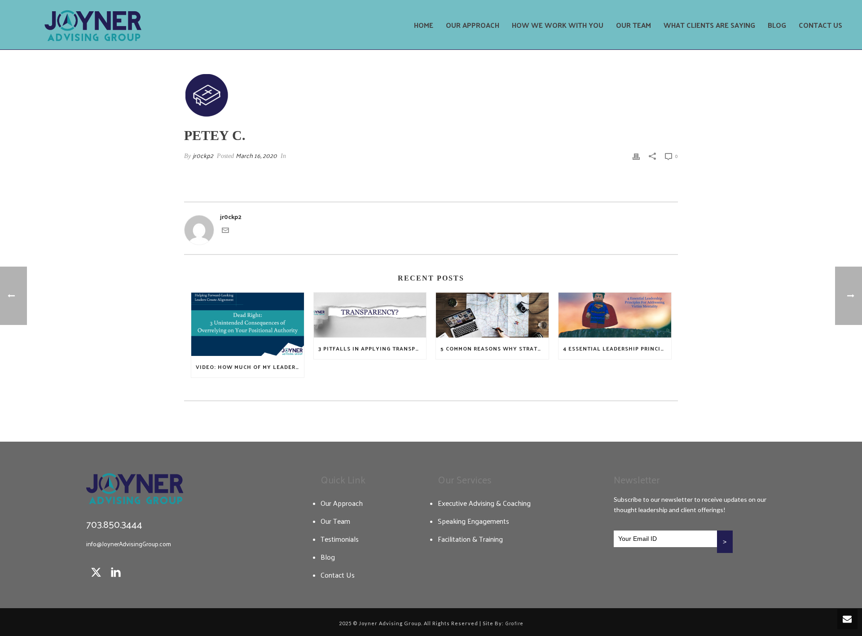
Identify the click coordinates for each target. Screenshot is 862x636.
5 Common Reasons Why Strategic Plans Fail (494, 348)
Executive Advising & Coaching (484, 503)
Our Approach (472, 25)
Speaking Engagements (473, 521)
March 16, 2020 (256, 155)
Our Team (633, 25)
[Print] (636, 155)
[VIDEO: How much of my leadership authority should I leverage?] (247, 324)
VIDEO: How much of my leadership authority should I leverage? (250, 367)
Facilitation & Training (470, 539)
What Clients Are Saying (709, 25)
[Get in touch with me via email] (225, 231)
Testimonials (340, 539)
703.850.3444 (114, 524)
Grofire (514, 622)
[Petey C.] (431, 95)
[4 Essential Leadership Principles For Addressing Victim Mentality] (615, 315)
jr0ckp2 (203, 155)
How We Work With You (557, 25)
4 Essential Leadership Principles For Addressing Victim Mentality (617, 348)
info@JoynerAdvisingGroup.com (128, 543)
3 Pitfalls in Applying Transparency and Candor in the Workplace (372, 348)
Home (423, 25)
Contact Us (820, 25)
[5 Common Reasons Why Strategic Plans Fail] (492, 315)
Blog (777, 25)
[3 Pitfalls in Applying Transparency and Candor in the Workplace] (370, 315)
